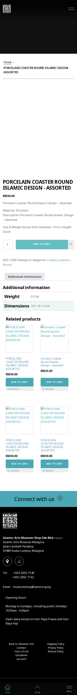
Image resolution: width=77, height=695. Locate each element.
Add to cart (42, 244)
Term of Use (21, 651)
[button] (71, 242)
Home (7, 62)
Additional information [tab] (24, 277)
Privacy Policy (56, 647)
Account (21, 659)
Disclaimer (21, 655)
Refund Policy (56, 651)
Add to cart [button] (19, 382)
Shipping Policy (55, 644)
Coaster (52, 260)
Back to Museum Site (21, 644)
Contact (21, 647)
